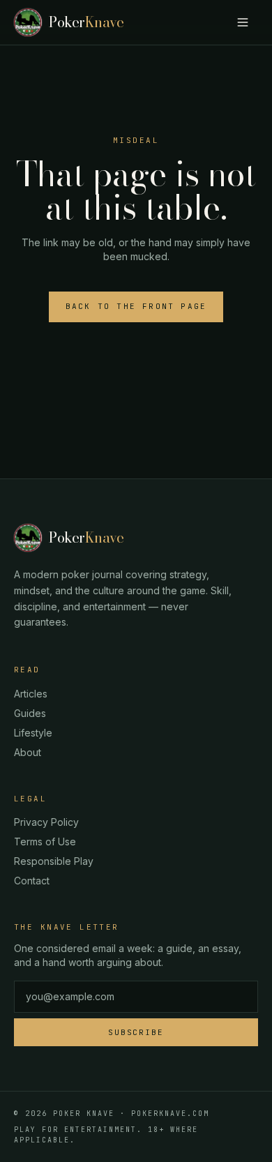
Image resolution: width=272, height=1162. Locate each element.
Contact (32, 880)
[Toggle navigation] (242, 22)
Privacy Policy (46, 822)
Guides (30, 713)
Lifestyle (33, 733)
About (27, 752)
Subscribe (136, 1032)
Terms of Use (45, 841)
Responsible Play (53, 861)
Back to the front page (136, 306)
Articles (30, 694)
